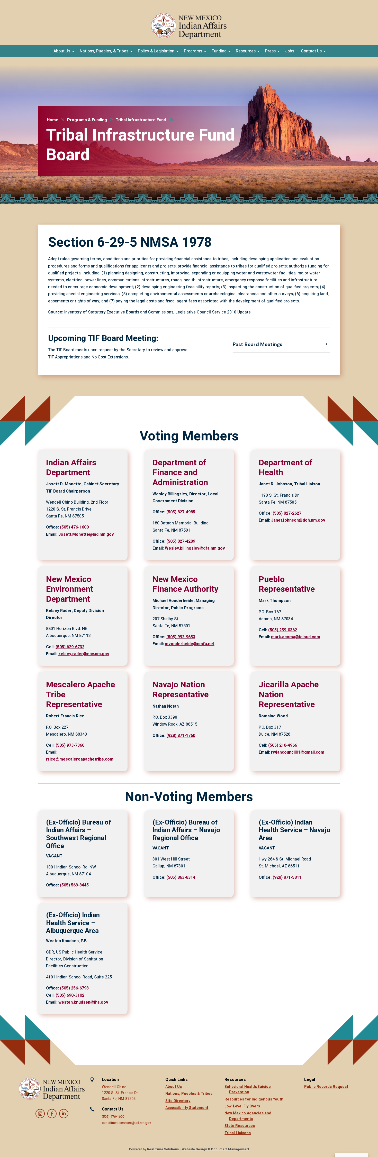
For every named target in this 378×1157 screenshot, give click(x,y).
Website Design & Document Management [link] (215, 1149)
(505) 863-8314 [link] (180, 877)
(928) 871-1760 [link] (180, 736)
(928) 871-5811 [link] (287, 877)
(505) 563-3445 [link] (74, 885)
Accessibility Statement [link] (186, 1107)
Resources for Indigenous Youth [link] (253, 1099)
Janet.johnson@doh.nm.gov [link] (298, 520)
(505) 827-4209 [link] (180, 541)
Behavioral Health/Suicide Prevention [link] (247, 1089)
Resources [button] (246, 51)
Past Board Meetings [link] (257, 344)
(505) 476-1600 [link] (74, 527)
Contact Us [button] (311, 51)
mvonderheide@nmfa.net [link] (189, 644)
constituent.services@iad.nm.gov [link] (126, 1123)
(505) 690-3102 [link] (70, 995)
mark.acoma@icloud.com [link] (295, 637)
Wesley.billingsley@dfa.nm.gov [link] (195, 548)
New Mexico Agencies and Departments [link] (247, 1116)
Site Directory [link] (177, 1101)
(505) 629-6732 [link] (70, 647)
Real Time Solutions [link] (163, 1149)
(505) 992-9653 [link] (180, 637)
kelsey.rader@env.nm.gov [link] (83, 654)
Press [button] (270, 51)
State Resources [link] (239, 1125)
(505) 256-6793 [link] (74, 988)
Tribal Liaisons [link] (237, 1133)
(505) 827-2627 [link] (287, 513)
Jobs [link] (289, 51)
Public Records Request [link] (326, 1086)
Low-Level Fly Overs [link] (242, 1106)
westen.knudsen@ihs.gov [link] (83, 1002)
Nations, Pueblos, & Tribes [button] (104, 51)
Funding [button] (219, 51)
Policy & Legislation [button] (156, 51)
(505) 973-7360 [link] (70, 745)
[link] (189, 26)
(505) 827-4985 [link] (180, 512)
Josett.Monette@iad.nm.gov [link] (86, 534)
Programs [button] (193, 51)
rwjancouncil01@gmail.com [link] (297, 752)
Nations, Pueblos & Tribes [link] (188, 1093)
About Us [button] (61, 51)
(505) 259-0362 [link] (282, 630)
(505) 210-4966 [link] (282, 745)
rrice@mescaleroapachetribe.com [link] (79, 759)
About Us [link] (173, 1086)
